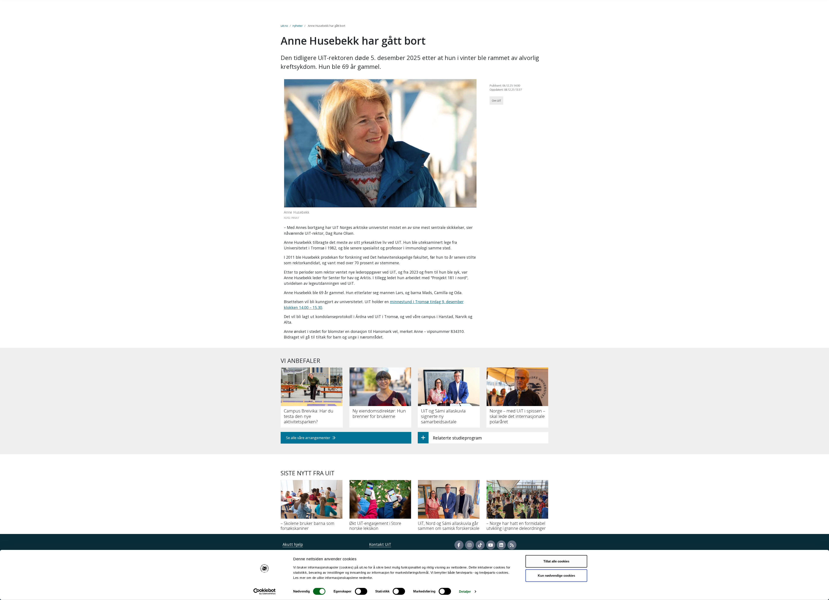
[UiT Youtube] (490, 545)
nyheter (298, 26)
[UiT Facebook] (459, 545)
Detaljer (465, 591)
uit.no (284, 26)
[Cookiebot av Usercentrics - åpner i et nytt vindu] (264, 591)
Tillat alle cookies (556, 561)
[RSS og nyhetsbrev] (511, 545)
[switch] (361, 591)
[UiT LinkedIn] (501, 545)
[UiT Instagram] (469, 545)
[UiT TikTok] (480, 545)
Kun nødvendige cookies (556, 575)
